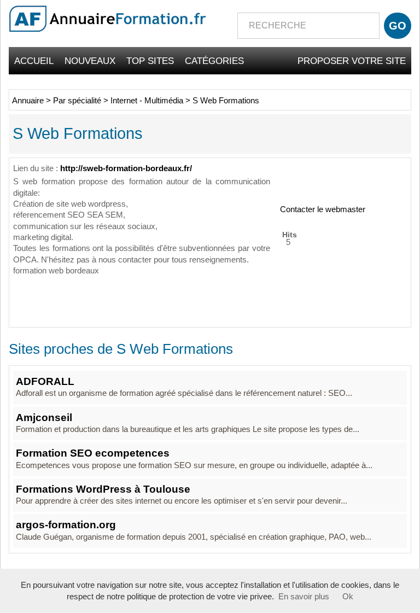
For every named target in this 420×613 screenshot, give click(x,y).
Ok (347, 596)
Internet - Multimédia (146, 100)
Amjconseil (44, 417)
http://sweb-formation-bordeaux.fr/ (126, 168)
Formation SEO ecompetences (93, 453)
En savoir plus (303, 596)
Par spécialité (77, 100)
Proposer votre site (352, 60)
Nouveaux (90, 60)
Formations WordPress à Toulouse (103, 489)
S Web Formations (225, 100)
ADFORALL (45, 381)
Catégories (214, 60)
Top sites (150, 60)
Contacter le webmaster (322, 209)
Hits (289, 234)
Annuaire (28, 100)
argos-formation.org (66, 524)
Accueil (34, 60)
